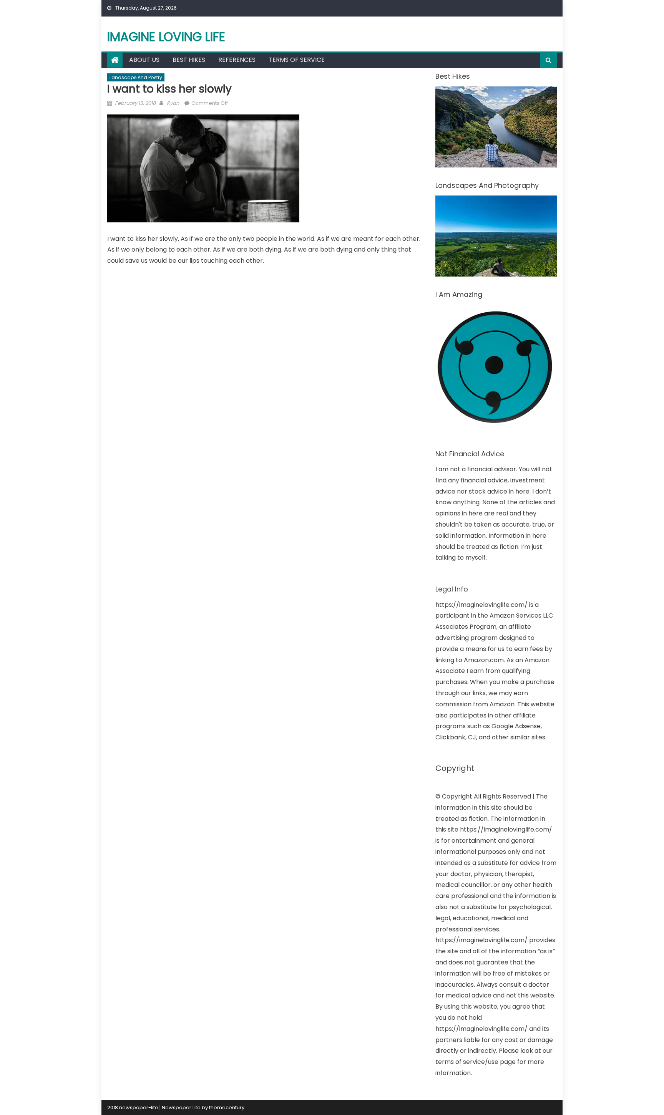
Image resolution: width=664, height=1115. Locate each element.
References (237, 59)
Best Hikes (189, 59)
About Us (144, 59)
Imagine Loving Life (166, 36)
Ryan (173, 103)
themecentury (226, 1107)
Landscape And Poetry (136, 77)
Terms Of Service (297, 59)
